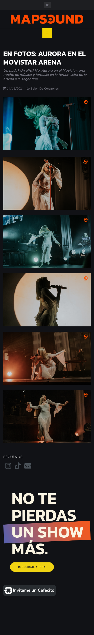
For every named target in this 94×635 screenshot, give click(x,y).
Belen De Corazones (45, 88)
